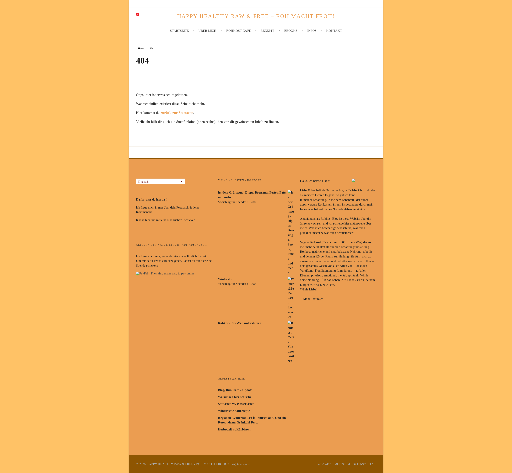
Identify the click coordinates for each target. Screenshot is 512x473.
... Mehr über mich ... (313, 299)
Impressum (342, 464)
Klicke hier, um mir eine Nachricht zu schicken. (166, 220)
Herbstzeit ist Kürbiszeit (234, 429)
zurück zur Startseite (177, 113)
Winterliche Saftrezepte (234, 410)
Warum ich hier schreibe (234, 397)
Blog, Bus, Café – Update (235, 390)
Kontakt (324, 464)
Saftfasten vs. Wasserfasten (236, 403)
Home (141, 48)
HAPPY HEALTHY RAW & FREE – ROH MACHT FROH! (256, 16)
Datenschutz (363, 464)
